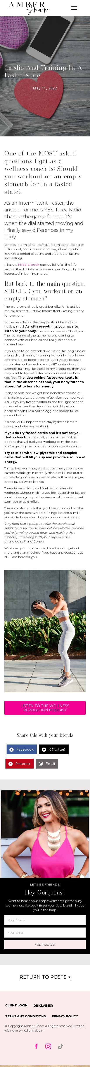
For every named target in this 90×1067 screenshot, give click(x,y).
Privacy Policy (65, 1016)
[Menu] (74, 8)
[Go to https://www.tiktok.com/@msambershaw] (60, 1046)
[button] (45, 944)
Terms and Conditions (25, 1016)
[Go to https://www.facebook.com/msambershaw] (36, 1047)
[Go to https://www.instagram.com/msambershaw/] (48, 1047)
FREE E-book (28, 265)
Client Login (16, 1005)
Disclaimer (43, 1006)
